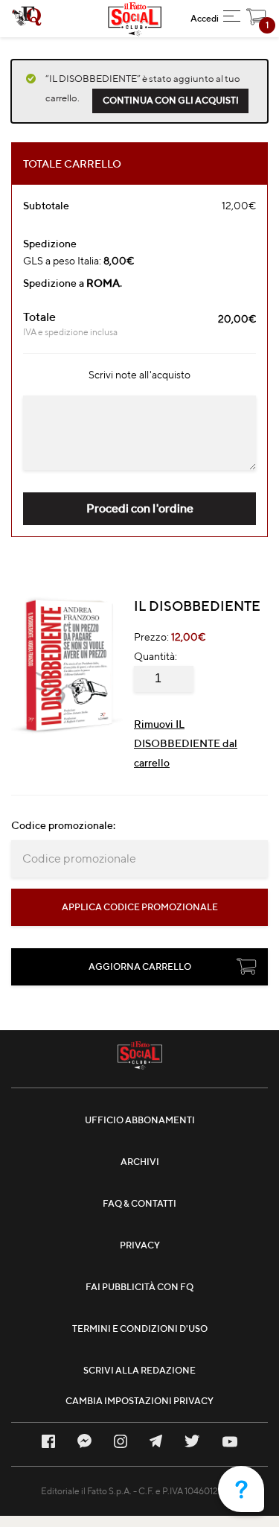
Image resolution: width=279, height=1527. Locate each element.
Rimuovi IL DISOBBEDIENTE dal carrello (185, 743)
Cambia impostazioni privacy (139, 1400)
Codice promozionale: (63, 825)
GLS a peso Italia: (78, 261)
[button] (231, 18)
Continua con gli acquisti (171, 100)
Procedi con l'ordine (139, 508)
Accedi (204, 18)
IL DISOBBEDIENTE (197, 606)
